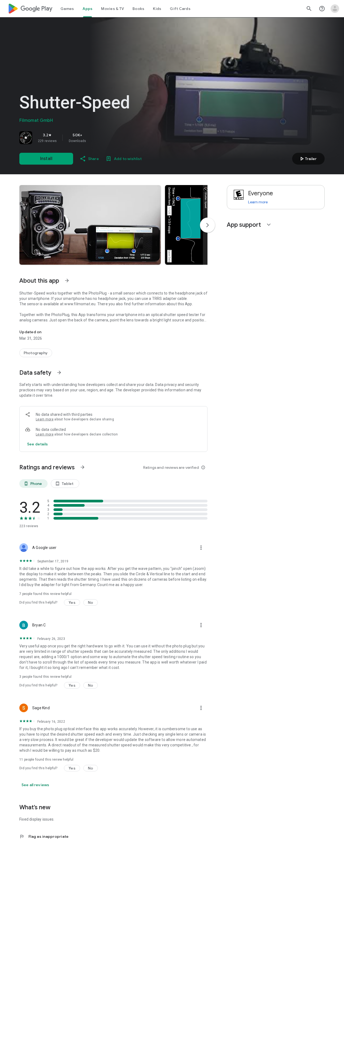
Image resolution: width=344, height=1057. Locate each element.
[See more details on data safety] (37, 444)
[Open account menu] (334, 8)
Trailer (308, 158)
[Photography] (35, 353)
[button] (90, 225)
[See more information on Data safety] (59, 372)
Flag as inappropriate (44, 836)
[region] (94, 137)
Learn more (44, 419)
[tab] (67, 8)
